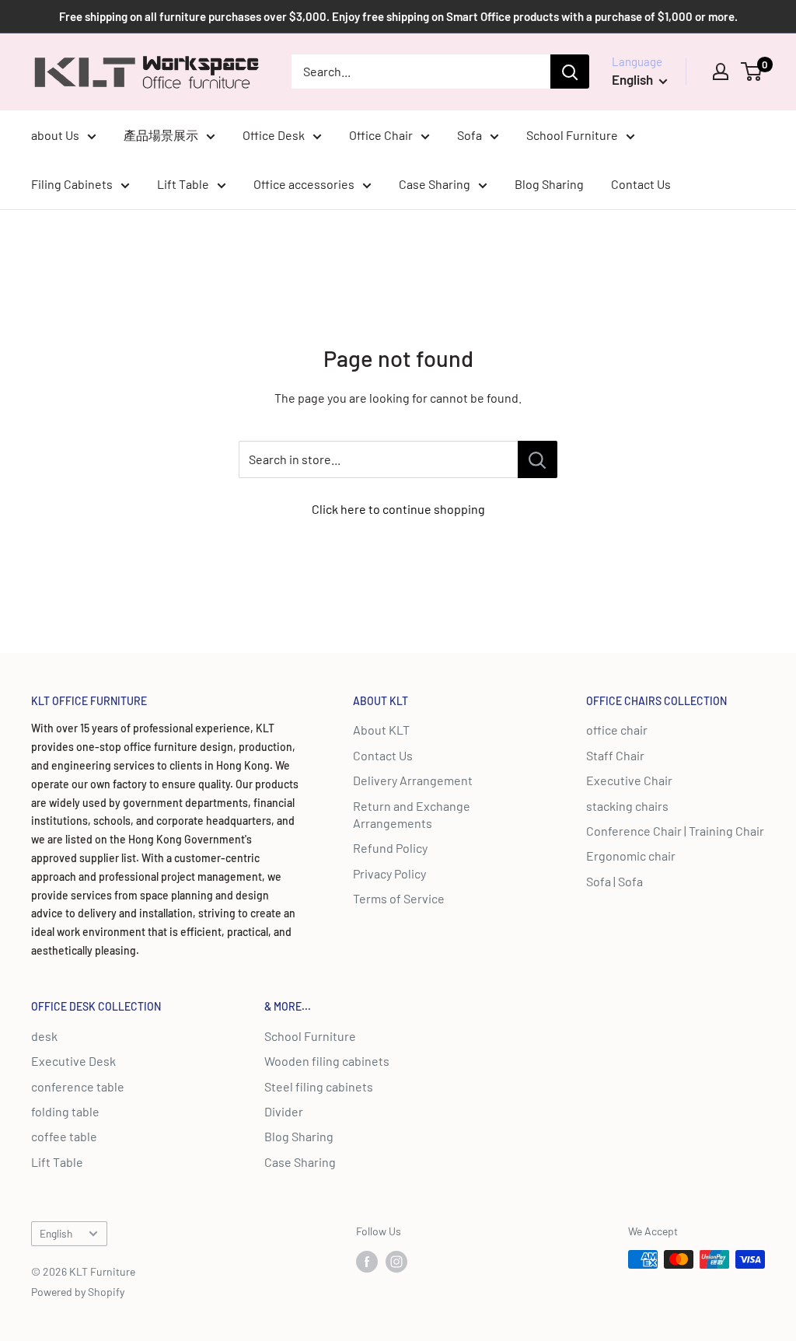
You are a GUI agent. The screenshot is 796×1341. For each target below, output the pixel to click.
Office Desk (274, 134)
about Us (55, 134)
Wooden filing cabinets (326, 1060)
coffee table (64, 1136)
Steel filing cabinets (318, 1086)
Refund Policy (390, 847)
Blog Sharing (549, 183)
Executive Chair (629, 780)
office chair (617, 729)
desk (44, 1035)
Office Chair (381, 134)
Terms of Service (399, 898)
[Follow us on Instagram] (396, 1261)
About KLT (381, 729)
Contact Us (641, 183)
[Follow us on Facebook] (367, 1261)
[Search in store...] (537, 459)
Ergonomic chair (631, 855)
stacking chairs (627, 805)
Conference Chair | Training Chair (675, 830)
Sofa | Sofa (614, 881)
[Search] (569, 71)
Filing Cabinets (72, 183)
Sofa (469, 134)
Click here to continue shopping (398, 508)
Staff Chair (615, 755)
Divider (283, 1111)
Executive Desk (73, 1060)
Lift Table (183, 183)
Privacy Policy (389, 873)
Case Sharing (434, 183)
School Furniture (572, 134)
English (56, 1233)
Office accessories (303, 183)
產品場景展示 (161, 134)
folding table (65, 1111)
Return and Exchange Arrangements (411, 814)
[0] (752, 71)
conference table (77, 1086)
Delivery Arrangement (413, 780)
